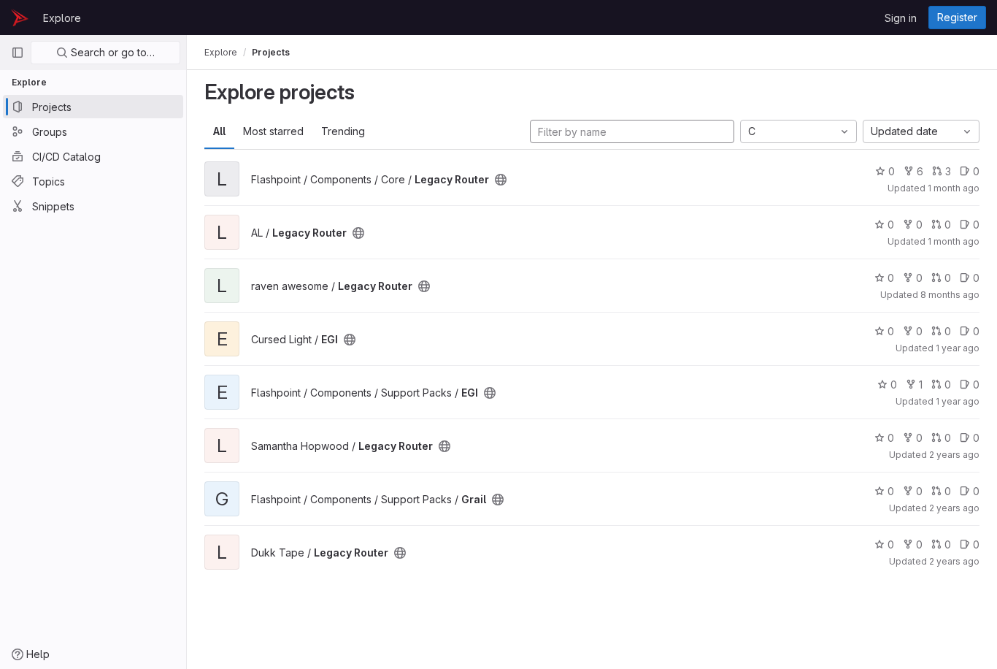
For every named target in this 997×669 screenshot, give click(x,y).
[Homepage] (19, 17)
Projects (271, 52)
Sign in (901, 18)
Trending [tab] (343, 131)
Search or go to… (111, 52)
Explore (62, 18)
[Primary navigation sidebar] (17, 52)
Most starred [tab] (273, 131)
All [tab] (219, 131)
